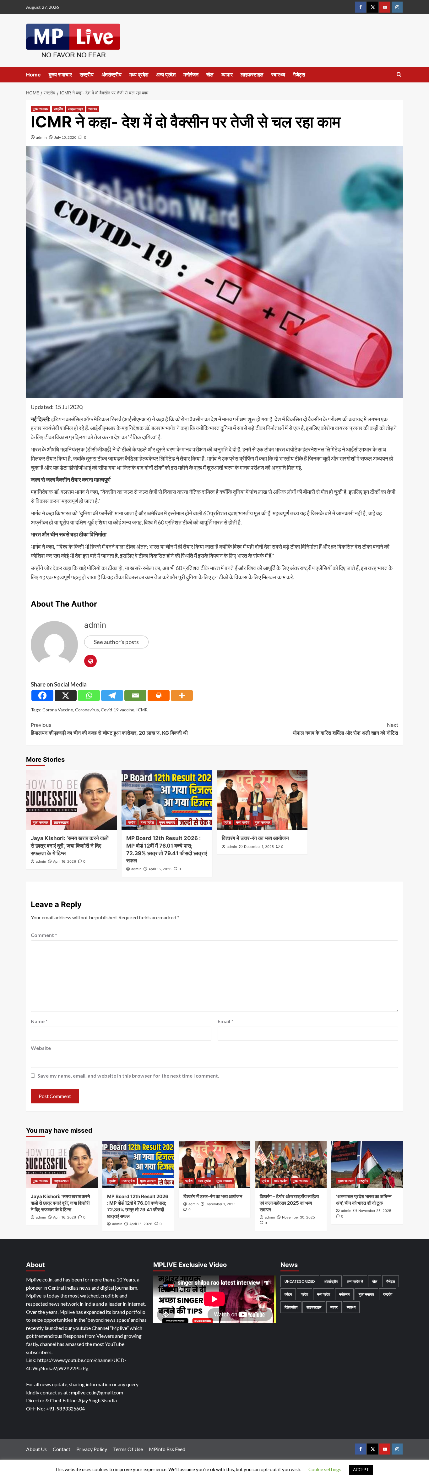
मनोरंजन (190, 74)
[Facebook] (42, 695)
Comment (44, 935)
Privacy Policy (91, 1449)
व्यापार (227, 74)
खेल (210, 74)
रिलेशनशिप (291, 1307)
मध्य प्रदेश (138, 74)
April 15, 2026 (160, 869)
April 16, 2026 (64, 861)
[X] (66, 695)
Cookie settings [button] (324, 1469)
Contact (61, 1449)
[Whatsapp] (89, 695)
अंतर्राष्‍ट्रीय (111, 74)
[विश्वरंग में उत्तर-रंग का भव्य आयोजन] (262, 800)
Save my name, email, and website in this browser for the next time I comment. (128, 1076)
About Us (36, 1449)
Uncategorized (300, 1281)
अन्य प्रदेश (166, 74)
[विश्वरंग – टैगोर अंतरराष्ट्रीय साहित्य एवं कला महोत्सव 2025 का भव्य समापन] (291, 1164)
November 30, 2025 (298, 1217)
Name (39, 1021)
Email (225, 1021)
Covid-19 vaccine (117, 709)
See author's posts (116, 641)
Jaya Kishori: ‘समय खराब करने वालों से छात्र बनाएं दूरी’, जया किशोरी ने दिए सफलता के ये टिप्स (70, 845)
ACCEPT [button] (361, 1469)
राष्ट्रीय (87, 74)
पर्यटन (288, 1294)
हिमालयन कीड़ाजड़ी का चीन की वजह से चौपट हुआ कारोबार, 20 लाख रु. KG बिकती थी (109, 729)
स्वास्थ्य (278, 74)
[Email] (135, 695)
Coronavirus (87, 709)
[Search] (399, 74)
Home (33, 74)
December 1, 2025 (259, 846)
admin (41, 137)
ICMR (142, 709)
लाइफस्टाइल (252, 74)
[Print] (159, 695)
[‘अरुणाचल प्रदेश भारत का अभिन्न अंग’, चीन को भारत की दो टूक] (367, 1164)
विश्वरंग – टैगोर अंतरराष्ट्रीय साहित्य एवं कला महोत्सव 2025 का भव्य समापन (289, 1203)
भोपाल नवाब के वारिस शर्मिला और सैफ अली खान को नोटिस (345, 729)
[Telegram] (112, 695)
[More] (182, 695)
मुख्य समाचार (60, 74)
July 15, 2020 (65, 137)
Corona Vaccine (57, 709)
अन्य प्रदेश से (355, 1281)
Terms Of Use (128, 1449)
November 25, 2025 (374, 1210)
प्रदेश (131, 822)
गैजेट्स (299, 74)
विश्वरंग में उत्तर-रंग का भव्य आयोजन (255, 838)
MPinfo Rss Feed (167, 1449)
